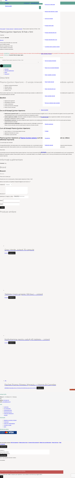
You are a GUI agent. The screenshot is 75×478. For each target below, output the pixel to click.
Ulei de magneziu (14, 442)
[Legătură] (15, 35)
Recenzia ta (2, 193)
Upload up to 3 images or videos (6, 196)
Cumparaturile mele (8, 410)
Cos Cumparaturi (7, 408)
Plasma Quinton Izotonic (28, 138)
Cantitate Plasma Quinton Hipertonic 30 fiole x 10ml (12, 60)
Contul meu (6, 407)
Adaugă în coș (6, 65)
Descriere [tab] (7, 69)
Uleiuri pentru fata (23, 442)
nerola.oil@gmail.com (6, 401)
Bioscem (1, 40)
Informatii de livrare (8, 411)
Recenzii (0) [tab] (7, 74)
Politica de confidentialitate (9, 423)
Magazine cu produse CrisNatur (10, 420)
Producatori (6, 421)
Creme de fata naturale (33, 442)
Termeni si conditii (7, 425)
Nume (1, 200)
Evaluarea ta (2, 184)
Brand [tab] (6, 72)
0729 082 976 (27, 3)
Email (1, 204)
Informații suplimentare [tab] (9, 70)
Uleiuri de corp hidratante (45, 442)
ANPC (5, 426)
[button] (11, 253)
